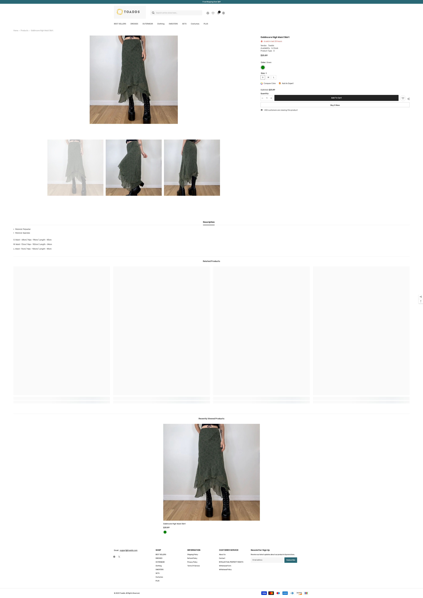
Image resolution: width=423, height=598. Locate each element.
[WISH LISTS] (213, 13)
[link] (61, 398)
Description (209, 222)
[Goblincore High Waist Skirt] (211, 472)
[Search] (176, 12)
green (165, 532)
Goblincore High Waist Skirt (174, 524)
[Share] (408, 98)
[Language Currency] (223, 13)
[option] (133, 80)
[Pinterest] (114, 556)
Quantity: (265, 93)
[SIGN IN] (208, 13)
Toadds (271, 45)
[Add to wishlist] (403, 98)
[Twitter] (119, 556)
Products (24, 30)
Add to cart (336, 98)
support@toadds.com (128, 550)
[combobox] (178, 12)
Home (15, 30)
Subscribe (290, 560)
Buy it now (335, 105)
